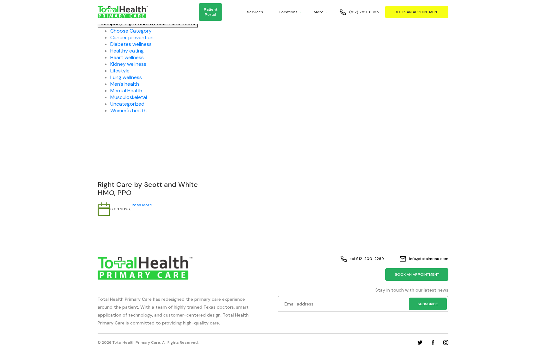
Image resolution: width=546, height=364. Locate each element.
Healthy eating (127, 50)
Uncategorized (127, 104)
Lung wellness (126, 77)
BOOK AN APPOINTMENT (417, 12)
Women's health (128, 110)
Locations (288, 12)
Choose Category (131, 31)
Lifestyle (120, 70)
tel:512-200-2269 (367, 258)
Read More (142, 204)
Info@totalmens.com (428, 258)
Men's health (124, 84)
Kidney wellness (128, 64)
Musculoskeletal (128, 97)
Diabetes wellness (131, 44)
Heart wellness (127, 57)
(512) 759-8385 (364, 12)
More (319, 12)
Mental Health (126, 90)
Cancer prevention (132, 37)
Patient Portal (210, 12)
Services (255, 12)
